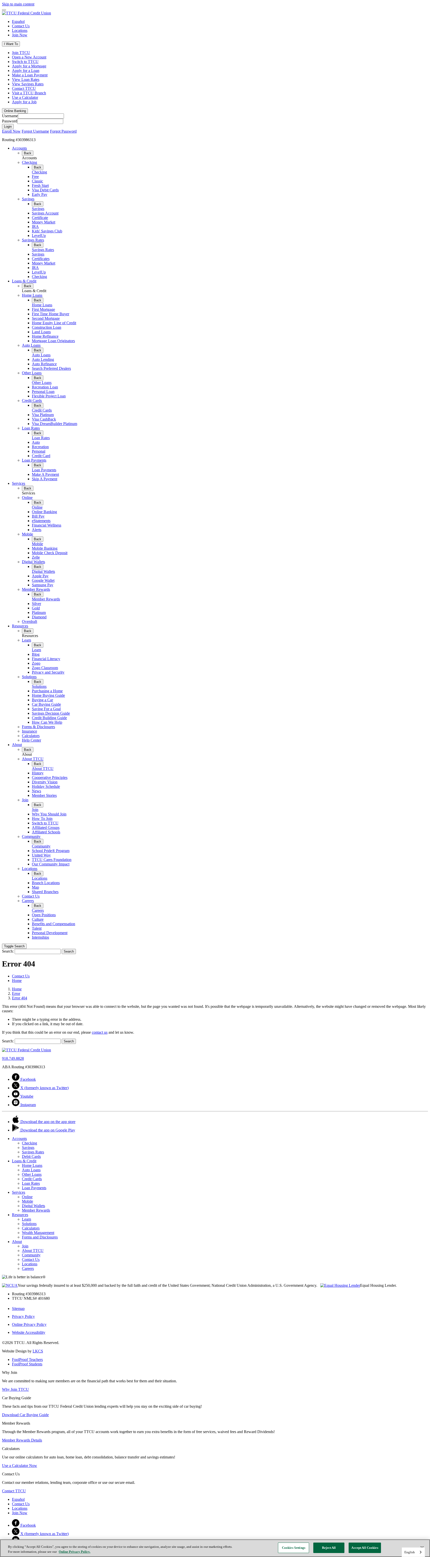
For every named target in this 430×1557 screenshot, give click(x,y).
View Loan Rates (25, 79)
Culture (38, 919)
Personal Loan (43, 391)
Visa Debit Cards (45, 190)
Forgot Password (63, 131)
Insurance (29, 731)
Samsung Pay (42, 585)
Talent (37, 928)
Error (16, 993)
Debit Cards (31, 1156)
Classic (37, 181)
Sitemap (18, 1308)
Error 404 (19, 998)
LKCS (38, 1351)
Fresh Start (40, 185)
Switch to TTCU (25, 61)
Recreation (40, 447)
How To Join (42, 818)
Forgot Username (35, 131)
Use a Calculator (25, 97)
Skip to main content (18, 4)
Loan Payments (34, 460)
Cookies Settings (293, 1548)
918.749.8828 (13, 1058)
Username (10, 116)
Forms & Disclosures (38, 727)
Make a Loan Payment (30, 75)
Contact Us (21, 26)
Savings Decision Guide (51, 713)
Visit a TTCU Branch (29, 93)
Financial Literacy (46, 659)
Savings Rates (33, 240)
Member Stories (44, 795)
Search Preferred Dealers (51, 368)
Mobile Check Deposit (49, 553)
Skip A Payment (44, 479)
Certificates (41, 259)
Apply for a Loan (25, 70)
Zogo (36, 663)
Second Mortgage (46, 318)
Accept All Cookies (364, 1548)
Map (35, 887)
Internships (40, 937)
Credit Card (41, 456)
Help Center (31, 740)
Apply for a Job (24, 102)
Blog (36, 654)
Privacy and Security (48, 672)
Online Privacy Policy (29, 1324)
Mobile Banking (44, 548)
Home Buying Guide (48, 695)
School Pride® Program (50, 851)
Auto (36, 442)
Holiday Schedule (46, 786)
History (38, 773)
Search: (8, 951)
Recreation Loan (45, 387)
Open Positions (44, 915)
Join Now (19, 35)
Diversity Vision (44, 782)
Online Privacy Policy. (74, 1552)
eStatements (41, 521)
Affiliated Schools (46, 832)
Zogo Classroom (45, 668)
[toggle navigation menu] (4, 10)
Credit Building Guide (49, 718)
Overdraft (29, 621)
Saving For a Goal (46, 709)
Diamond (39, 617)
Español (18, 21)
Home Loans (32, 295)
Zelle (36, 557)
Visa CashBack (44, 419)
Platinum (39, 612)
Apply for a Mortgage (29, 66)
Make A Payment (45, 474)
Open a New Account (29, 57)
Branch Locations (46, 883)
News (36, 791)
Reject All (329, 1548)
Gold (36, 608)
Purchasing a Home (47, 691)
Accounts (19, 148)
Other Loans (32, 373)
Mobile (27, 534)
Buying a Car (42, 700)
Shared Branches (45, 892)
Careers (28, 901)
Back (27, 153)
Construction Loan (46, 327)
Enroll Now (11, 131)
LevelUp (39, 235)
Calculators (31, 736)
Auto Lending (43, 359)
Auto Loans (31, 345)
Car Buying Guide (46, 704)
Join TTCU (21, 53)
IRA (35, 226)
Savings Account (45, 213)
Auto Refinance (44, 364)
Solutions (29, 677)
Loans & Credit (24, 281)
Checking (29, 162)
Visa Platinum (43, 415)
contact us (100, 1032)
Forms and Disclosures (40, 1237)
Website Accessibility (28, 1332)
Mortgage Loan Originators (53, 341)
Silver (36, 603)
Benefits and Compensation (53, 924)
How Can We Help (47, 722)
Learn (26, 640)
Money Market (43, 222)
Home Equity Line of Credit (54, 323)
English (409, 1552)
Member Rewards (36, 589)
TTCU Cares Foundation (51, 860)
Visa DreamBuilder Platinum (54, 424)
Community (31, 836)
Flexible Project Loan (49, 396)
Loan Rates (31, 428)
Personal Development (49, 933)
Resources (20, 626)
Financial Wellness (46, 525)
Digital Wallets (33, 562)
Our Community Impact (50, 864)
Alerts (36, 530)
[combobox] (413, 1552)
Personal (38, 451)
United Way (41, 855)
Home (17, 989)
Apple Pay (40, 576)
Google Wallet (43, 580)
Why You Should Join (49, 814)
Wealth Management (38, 1233)
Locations (19, 30)
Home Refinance (45, 336)
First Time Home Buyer (50, 314)
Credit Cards (32, 400)
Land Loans (41, 332)
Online (27, 497)
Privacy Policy (23, 1316)
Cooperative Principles (49, 777)
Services (18, 483)
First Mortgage (43, 309)
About (17, 745)
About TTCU (33, 759)
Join (25, 800)
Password (9, 121)
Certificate (40, 217)
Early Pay (39, 194)
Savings (28, 199)
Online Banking (44, 512)
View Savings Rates (28, 84)
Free (35, 176)
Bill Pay (38, 516)
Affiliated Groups (45, 827)
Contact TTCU (24, 88)
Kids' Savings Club (47, 231)
